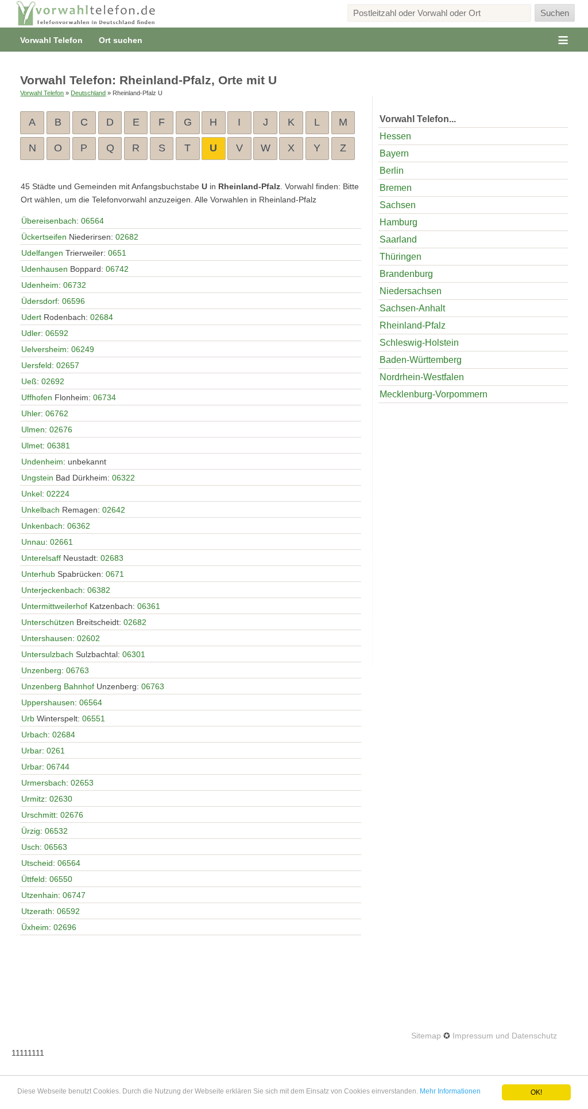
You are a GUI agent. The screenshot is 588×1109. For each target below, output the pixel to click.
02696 (64, 927)
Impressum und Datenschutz (504, 1035)
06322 (123, 477)
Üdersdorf (39, 301)
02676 (60, 429)
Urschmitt (38, 814)
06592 (56, 333)
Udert (31, 317)
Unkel (31, 493)
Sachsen (398, 205)
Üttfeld (33, 879)
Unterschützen (47, 622)
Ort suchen (120, 40)
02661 (61, 541)
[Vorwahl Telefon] (86, 14)
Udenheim (40, 285)
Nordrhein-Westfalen (422, 377)
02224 (58, 493)
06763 (77, 670)
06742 (117, 269)
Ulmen (33, 429)
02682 (126, 236)
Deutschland (88, 92)
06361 (148, 606)
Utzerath (36, 911)
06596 (73, 301)
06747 (74, 895)
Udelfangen (42, 252)
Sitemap (426, 1035)
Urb (27, 718)
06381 (58, 445)
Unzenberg (41, 670)
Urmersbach (43, 782)
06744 (58, 766)
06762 (56, 413)
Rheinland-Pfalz (413, 325)
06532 (56, 830)
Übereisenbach (48, 220)
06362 (78, 525)
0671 (115, 574)
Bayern (394, 153)
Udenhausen (44, 269)
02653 (82, 782)
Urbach (34, 734)
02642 (113, 509)
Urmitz (33, 798)
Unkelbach (40, 509)
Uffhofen (36, 397)
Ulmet (31, 445)
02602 (88, 638)
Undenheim (42, 461)
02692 (52, 381)
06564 (92, 220)
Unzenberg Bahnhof (57, 686)
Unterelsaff (41, 558)
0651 (117, 252)
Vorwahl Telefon (51, 40)
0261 (56, 750)
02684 (101, 317)
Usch (30, 847)
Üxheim (35, 927)
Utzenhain (39, 895)
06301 (133, 654)
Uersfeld (36, 365)
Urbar (31, 750)
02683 (111, 558)
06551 (93, 718)
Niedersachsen (411, 291)
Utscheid (37, 863)
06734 (104, 397)
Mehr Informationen (450, 1091)
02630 (60, 798)
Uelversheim (44, 349)
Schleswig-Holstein (419, 342)
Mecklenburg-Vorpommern (434, 394)
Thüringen (400, 256)
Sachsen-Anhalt (412, 308)
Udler (31, 333)
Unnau (33, 541)
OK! (536, 1092)
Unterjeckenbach (52, 590)
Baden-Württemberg (421, 360)
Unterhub (38, 574)
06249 (82, 349)
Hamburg (398, 222)
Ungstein (37, 477)
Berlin (392, 170)
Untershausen (46, 638)
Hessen (395, 136)
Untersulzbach (47, 654)
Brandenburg (406, 274)
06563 (55, 847)
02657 (67, 365)
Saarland (398, 239)
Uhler (31, 413)
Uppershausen (48, 702)
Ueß (29, 381)
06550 (60, 879)
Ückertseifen (44, 236)
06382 (98, 590)
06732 (74, 285)
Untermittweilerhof (54, 606)
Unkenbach (42, 525)
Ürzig (30, 830)
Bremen (396, 188)
